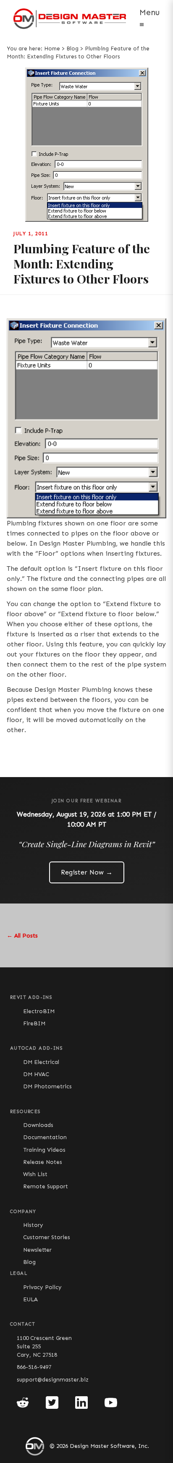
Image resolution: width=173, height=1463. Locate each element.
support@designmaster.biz (53, 1379)
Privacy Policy (42, 1287)
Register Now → (87, 872)
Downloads (38, 1125)
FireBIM (34, 1023)
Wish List (35, 1174)
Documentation (45, 1137)
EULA (30, 1299)
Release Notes (42, 1162)
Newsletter (37, 1249)
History (33, 1225)
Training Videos (44, 1149)
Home (52, 48)
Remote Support (45, 1186)
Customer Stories (46, 1237)
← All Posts (22, 935)
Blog (72, 48)
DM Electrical (41, 1062)
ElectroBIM (39, 1011)
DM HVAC (36, 1074)
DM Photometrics (47, 1086)
